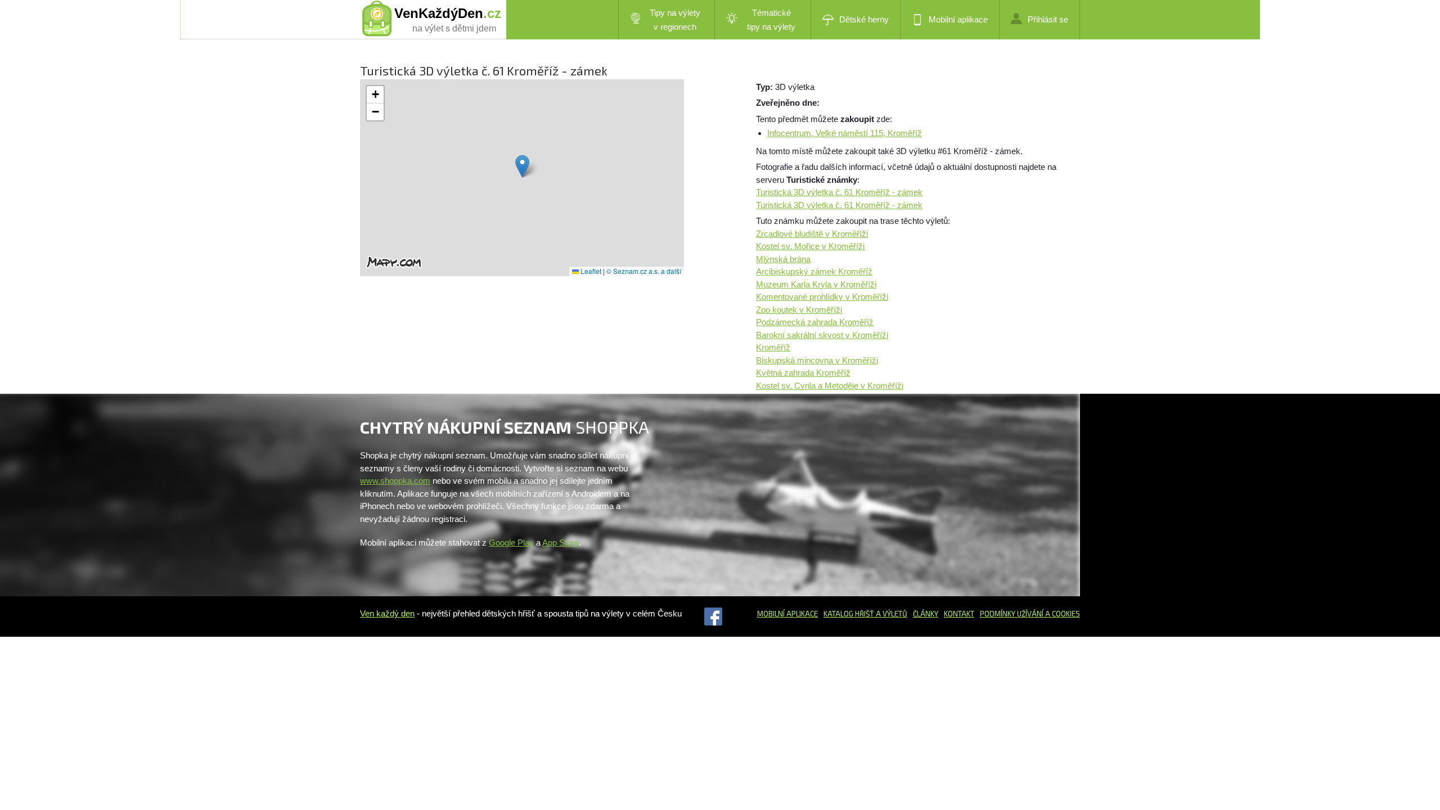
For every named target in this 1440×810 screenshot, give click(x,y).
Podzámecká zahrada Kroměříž (815, 322)
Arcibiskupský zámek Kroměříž (814, 271)
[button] (522, 166)
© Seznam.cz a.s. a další (643, 271)
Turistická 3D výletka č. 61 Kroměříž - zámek (839, 192)
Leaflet (590, 271)
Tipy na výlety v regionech (675, 20)
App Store (560, 542)
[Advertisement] (850, 495)
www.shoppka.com (395, 480)
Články (925, 613)
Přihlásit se (1048, 19)
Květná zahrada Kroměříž (803, 372)
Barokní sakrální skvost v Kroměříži (822, 335)
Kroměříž (773, 347)
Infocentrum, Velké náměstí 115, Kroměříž (844, 133)
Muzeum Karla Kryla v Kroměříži (816, 284)
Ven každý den (387, 613)
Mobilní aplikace (958, 19)
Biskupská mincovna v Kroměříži (817, 360)
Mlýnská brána (783, 259)
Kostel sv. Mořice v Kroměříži (810, 246)
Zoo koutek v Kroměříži (799, 309)
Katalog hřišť (849, 613)
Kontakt (959, 613)
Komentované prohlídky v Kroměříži (822, 297)
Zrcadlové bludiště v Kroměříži (812, 233)
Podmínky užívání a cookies (1030, 613)
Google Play (511, 542)
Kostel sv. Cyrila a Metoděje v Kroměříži (829, 385)
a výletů (890, 613)
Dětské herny (864, 19)
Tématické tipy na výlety (771, 20)
